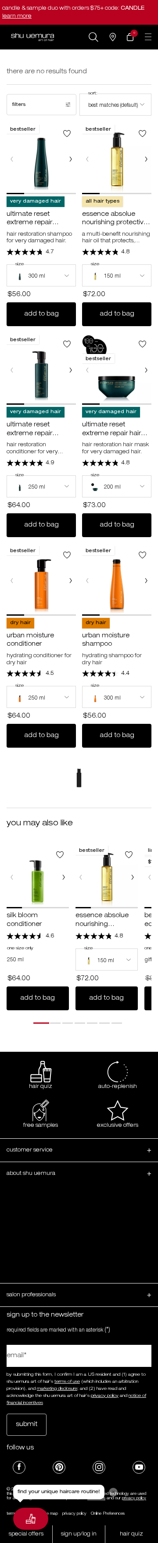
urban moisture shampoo (105, 640)
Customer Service (30, 1150)
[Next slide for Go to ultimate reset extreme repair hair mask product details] (146, 370)
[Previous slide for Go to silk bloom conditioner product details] (12, 877)
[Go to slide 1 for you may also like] (41, 1023)
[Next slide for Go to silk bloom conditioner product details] (63, 877)
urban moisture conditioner (30, 640)
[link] (130, 37)
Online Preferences (108, 1514)
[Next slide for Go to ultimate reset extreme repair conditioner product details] (70, 370)
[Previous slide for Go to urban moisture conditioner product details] (12, 581)
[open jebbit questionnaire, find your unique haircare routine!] (30, 1519)
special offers (26, 1534)
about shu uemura (31, 1173)
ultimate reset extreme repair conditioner (29, 430)
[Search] (93, 37)
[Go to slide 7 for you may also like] (116, 1023)
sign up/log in (79, 1534)
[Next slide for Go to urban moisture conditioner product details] (70, 581)
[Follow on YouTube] (139, 1467)
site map (50, 1514)
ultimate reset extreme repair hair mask (111, 430)
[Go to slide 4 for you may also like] (80, 1023)
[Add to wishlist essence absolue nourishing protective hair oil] (142, 133)
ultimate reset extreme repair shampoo (29, 219)
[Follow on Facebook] (19, 1467)
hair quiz (131, 1534)
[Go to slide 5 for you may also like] (92, 1023)
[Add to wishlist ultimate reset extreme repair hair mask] (142, 344)
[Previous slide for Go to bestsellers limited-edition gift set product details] (149, 877)
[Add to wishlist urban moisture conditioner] (67, 555)
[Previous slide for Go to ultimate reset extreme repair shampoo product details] (12, 159)
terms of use (67, 1382)
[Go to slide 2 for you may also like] (55, 1023)
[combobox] (115, 105)
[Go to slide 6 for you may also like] (104, 1023)
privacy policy (104, 1396)
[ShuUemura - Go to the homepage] (32, 37)
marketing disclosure (57, 1389)
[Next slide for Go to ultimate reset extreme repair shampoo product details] (70, 159)
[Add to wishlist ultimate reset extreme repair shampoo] (67, 133)
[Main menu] (148, 37)
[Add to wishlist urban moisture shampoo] (142, 555)
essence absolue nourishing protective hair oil (114, 219)
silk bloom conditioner (24, 920)
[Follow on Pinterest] (59, 1467)
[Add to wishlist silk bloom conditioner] (60, 854)
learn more (17, 16)
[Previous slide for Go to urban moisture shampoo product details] (87, 581)
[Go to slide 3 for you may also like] (67, 1023)
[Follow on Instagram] (99, 1467)
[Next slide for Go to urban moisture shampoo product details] (146, 581)
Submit (26, 1425)
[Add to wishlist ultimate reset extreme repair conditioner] (67, 344)
